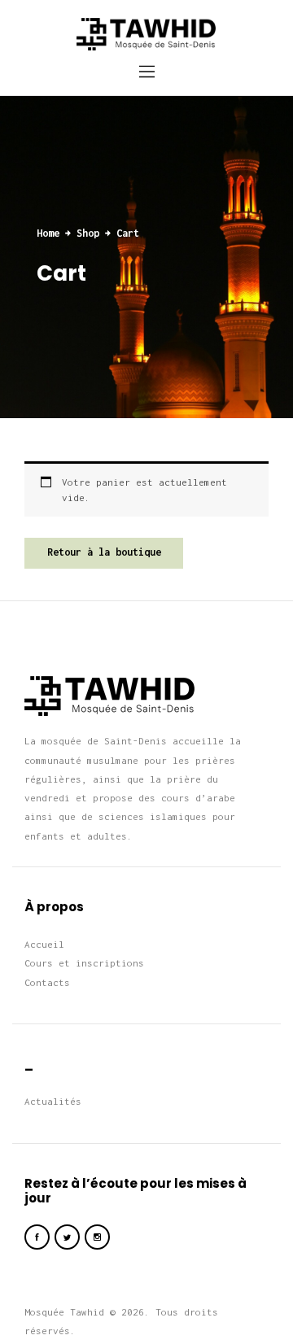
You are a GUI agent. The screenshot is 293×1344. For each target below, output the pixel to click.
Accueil (44, 944)
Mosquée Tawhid (64, 1312)
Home (48, 233)
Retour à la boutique (104, 552)
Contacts (47, 982)
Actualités (52, 1101)
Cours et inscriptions (84, 963)
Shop (88, 233)
